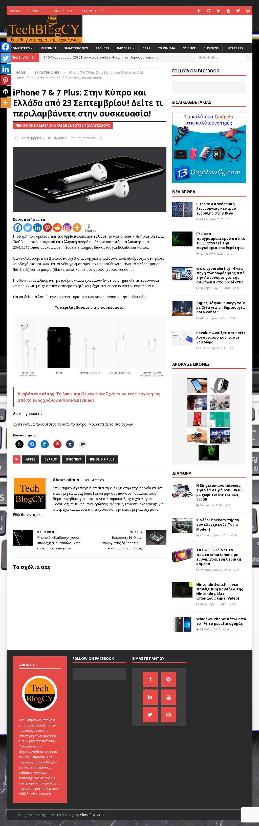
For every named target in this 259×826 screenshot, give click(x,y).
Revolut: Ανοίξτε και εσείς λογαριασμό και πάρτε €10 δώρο (221, 337)
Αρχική (15, 11)
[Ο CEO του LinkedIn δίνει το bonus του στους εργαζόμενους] (220, 436)
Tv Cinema (166, 48)
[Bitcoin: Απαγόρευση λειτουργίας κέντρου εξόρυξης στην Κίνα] (182, 209)
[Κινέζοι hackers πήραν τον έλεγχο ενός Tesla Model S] (182, 525)
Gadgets (124, 48)
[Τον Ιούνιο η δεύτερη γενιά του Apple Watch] (220, 385)
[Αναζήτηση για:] (221, 57)
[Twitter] (238, 10)
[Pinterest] (208, 10)
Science (189, 48)
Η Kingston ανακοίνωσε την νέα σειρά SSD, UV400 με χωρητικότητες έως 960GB (219, 492)
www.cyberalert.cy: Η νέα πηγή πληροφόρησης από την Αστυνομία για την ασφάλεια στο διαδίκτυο (220, 275)
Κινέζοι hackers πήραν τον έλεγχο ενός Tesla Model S (217, 524)
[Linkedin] (37, 227)
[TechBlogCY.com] (44, 40)
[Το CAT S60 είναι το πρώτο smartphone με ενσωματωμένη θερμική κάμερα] (182, 555)
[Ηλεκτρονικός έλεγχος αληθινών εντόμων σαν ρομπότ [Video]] (197, 436)
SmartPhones (76, 48)
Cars (146, 48)
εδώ (142, 296)
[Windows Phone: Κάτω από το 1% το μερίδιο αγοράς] (182, 624)
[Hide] (2, 113)
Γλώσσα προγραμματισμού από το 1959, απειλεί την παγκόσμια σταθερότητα (220, 240)
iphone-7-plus (102, 459)
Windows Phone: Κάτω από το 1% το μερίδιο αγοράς (221, 621)
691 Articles (94, 479)
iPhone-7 (73, 459)
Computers (20, 48)
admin (63, 138)
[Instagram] (248, 10)
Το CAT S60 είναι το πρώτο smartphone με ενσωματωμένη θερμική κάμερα (218, 556)
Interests (234, 48)
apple (30, 459)
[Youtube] (228, 10)
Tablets (102, 48)
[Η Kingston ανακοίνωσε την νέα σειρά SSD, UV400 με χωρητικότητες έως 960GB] (182, 490)
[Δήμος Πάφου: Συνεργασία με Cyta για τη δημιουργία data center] (182, 308)
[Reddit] (57, 227)
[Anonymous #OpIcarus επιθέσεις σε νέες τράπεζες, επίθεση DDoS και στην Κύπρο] (209, 452)
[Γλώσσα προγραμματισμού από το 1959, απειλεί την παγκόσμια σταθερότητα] (182, 239)
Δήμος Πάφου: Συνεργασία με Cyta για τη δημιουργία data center (221, 307)
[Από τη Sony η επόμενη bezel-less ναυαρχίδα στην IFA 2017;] (197, 419)
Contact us (36, 11)
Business (211, 48)
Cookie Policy (92, 11)
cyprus (51, 459)
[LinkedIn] (218, 10)
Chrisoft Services (92, 815)
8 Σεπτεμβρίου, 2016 (35, 138)
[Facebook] (198, 10)
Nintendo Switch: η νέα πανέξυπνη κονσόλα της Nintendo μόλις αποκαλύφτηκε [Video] (219, 591)
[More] (77, 227)
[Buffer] (6, 91)
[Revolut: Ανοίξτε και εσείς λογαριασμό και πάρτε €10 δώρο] (182, 338)
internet (48, 48)
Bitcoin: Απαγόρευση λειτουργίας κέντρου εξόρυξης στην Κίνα (216, 208)
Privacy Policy (64, 11)
